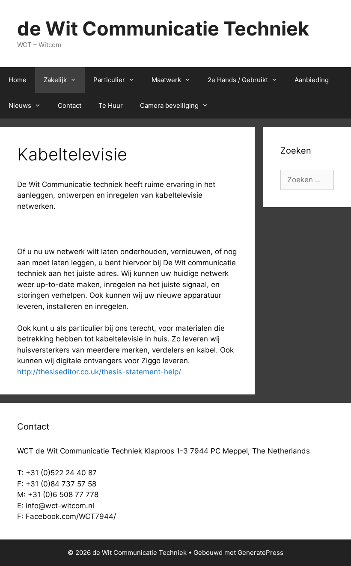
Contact (69, 105)
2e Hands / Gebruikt (238, 80)
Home (18, 80)
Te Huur (110, 105)
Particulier (109, 80)
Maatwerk (166, 80)
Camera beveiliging (169, 105)
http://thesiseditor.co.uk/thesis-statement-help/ (99, 371)
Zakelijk (55, 80)
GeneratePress (260, 552)
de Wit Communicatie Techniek (163, 28)
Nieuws (20, 105)
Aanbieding (311, 80)
